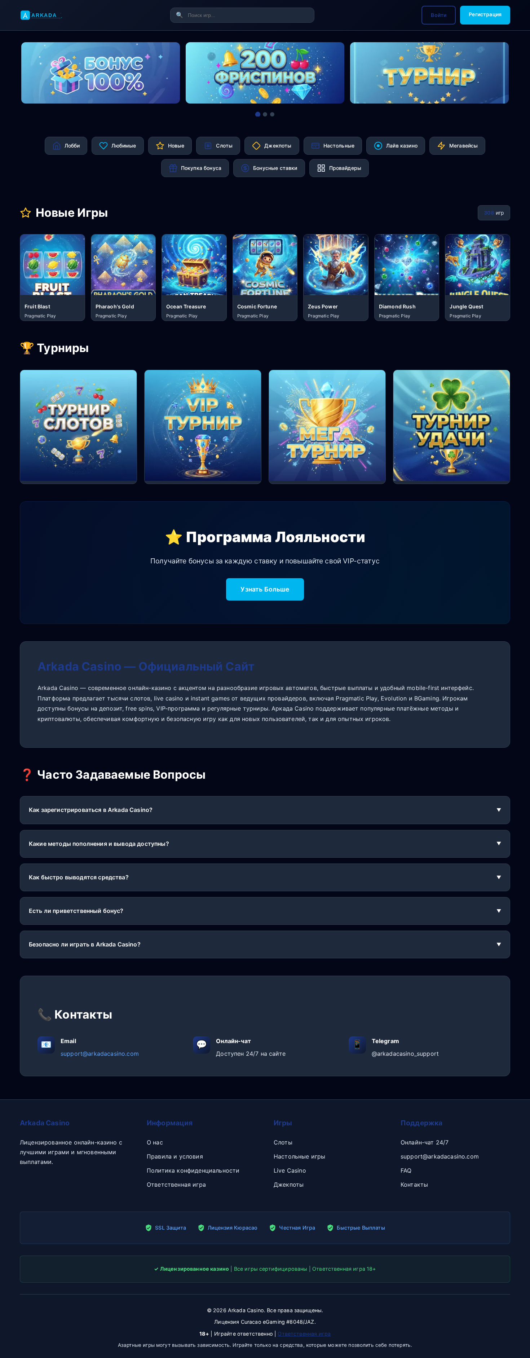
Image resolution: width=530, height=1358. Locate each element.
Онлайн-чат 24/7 (425, 1142)
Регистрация (485, 14)
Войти (438, 15)
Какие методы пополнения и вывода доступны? (99, 843)
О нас (155, 1142)
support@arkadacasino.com (100, 1053)
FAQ (406, 1170)
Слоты (283, 1142)
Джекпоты (289, 1184)
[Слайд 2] (265, 114)
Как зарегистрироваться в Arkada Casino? (91, 809)
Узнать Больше (264, 589)
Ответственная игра (176, 1184)
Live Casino (290, 1170)
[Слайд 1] (258, 114)
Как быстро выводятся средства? (79, 877)
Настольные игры (299, 1156)
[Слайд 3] (272, 114)
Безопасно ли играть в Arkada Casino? (85, 944)
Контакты (414, 1184)
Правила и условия (175, 1156)
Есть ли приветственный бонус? (76, 910)
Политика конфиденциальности (193, 1170)
